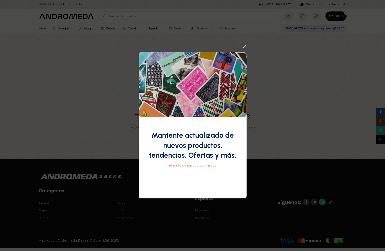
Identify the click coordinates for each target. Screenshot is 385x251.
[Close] (244, 46)
